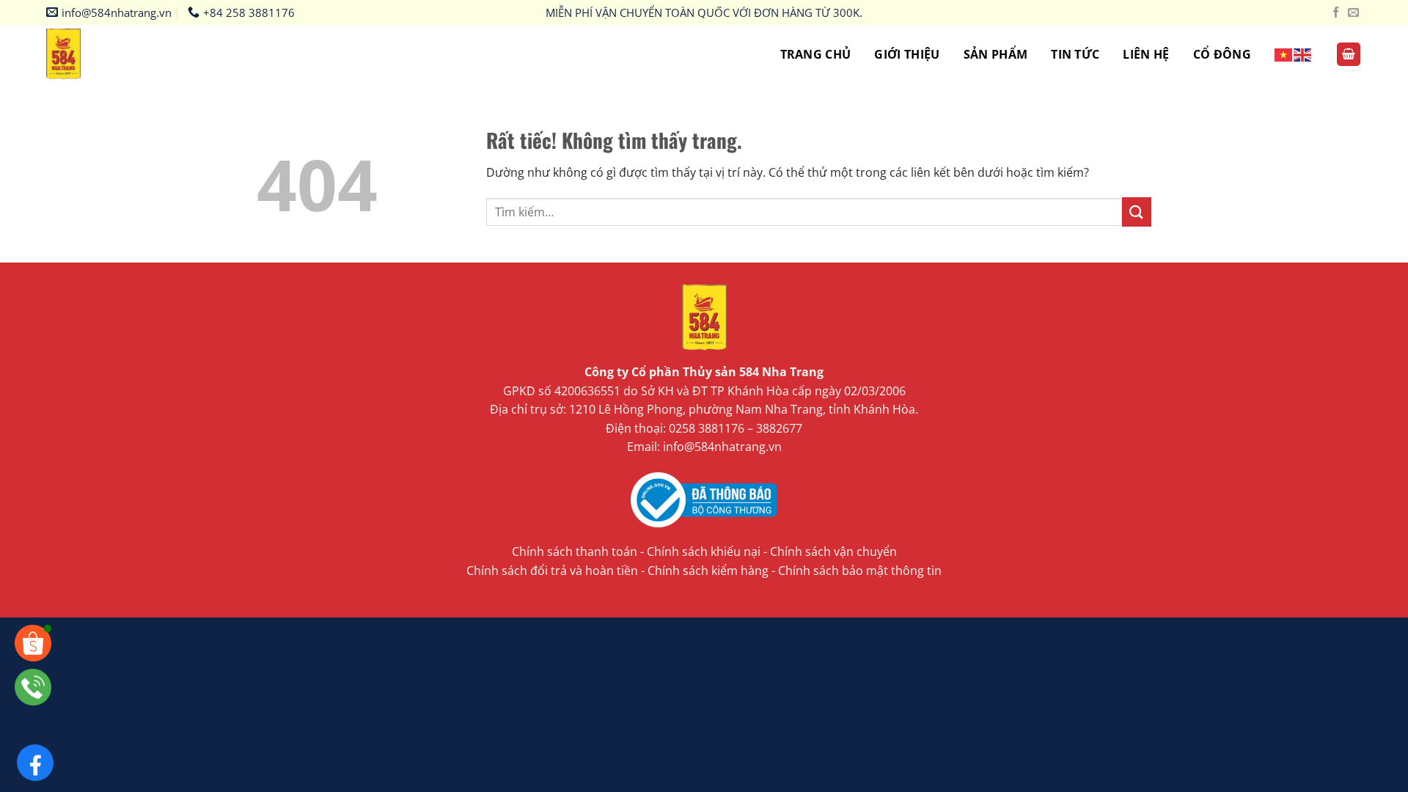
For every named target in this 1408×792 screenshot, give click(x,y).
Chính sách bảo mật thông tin (860, 570)
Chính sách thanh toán (574, 551)
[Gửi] (1136, 211)
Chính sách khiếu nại (703, 551)
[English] (1303, 54)
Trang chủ (815, 54)
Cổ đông (1222, 54)
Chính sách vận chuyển (833, 551)
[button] (1348, 55)
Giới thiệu (906, 54)
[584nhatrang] (75, 54)
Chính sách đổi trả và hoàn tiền (552, 570)
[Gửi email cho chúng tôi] (1353, 13)
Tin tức (1075, 54)
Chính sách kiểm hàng (708, 570)
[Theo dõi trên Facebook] (1335, 13)
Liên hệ (1146, 54)
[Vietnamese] (1284, 54)
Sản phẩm (996, 54)
